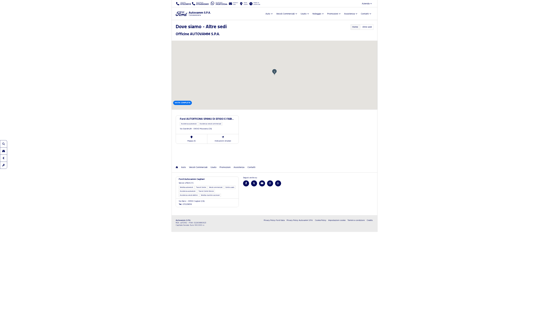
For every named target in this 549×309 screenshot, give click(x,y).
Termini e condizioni (356, 220)
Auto (183, 167)
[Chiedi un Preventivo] (3, 158)
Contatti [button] (365, 14)
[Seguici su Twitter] (254, 183)
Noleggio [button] (317, 14)
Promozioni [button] (332, 14)
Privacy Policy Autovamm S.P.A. (300, 220)
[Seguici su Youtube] (262, 183)
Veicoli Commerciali (198, 167)
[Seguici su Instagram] (270, 183)
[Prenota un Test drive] (3, 150)
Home (355, 27)
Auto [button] (267, 14)
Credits (370, 220)
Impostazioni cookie (336, 220)
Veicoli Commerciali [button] (285, 14)
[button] (274, 72)
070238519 (185, 204)
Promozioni (225, 167)
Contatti (251, 167)
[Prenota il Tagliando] (3, 165)
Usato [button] (304, 14)
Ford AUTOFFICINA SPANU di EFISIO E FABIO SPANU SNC (214, 119)
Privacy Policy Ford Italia (274, 220)
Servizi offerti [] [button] (186, 183)
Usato (213, 167)
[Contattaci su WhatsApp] (278, 183)
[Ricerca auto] (3, 143)
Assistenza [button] (349, 14)
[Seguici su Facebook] (246, 183)
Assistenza (239, 167)
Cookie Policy (320, 220)
